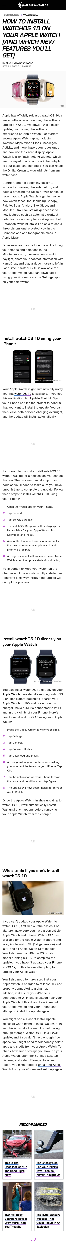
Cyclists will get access (38, 210)
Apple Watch (11, 694)
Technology (10, 15)
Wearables (31, 15)
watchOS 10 (22, 394)
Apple (62, 106)
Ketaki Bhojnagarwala (19, 63)
